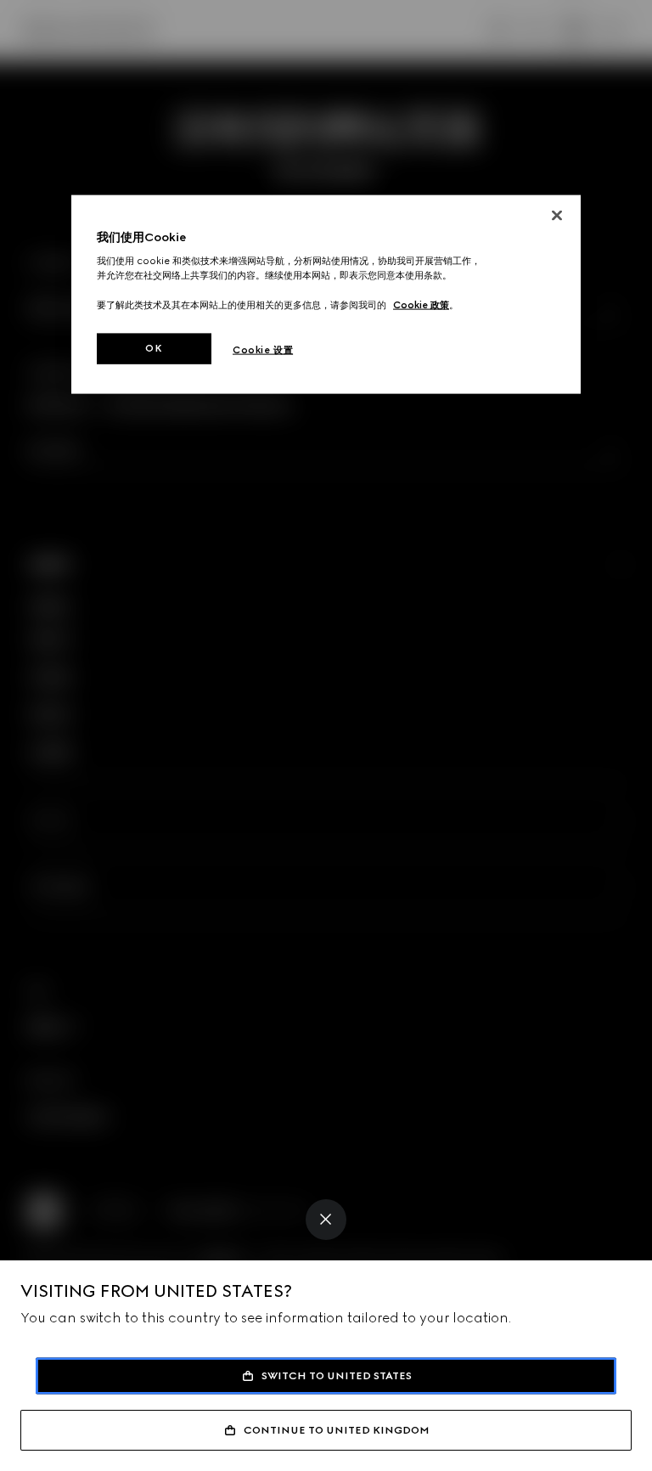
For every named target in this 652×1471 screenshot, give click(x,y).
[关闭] (557, 215)
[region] (326, 293)
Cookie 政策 (421, 304)
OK (153, 347)
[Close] (326, 1219)
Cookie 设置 (263, 349)
